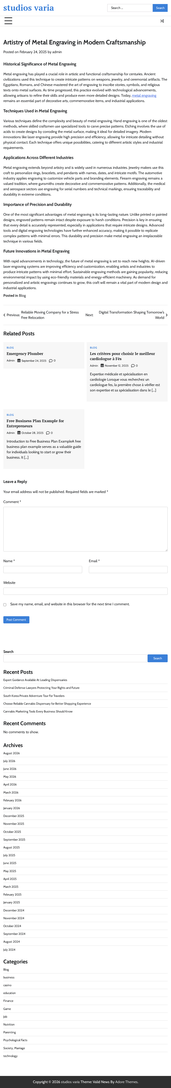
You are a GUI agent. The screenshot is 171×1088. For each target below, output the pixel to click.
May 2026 (9, 776)
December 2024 (13, 910)
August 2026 (11, 753)
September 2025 (14, 839)
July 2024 (9, 949)
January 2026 (11, 808)
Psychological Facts (15, 1040)
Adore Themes (126, 1082)
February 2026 (12, 800)
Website (9, 583)
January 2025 (11, 902)
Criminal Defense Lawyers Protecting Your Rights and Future (41, 687)
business (8, 977)
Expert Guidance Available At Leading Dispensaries (35, 680)
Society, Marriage (14, 1048)
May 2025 (9, 871)
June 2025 (9, 863)
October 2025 (12, 831)
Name (9, 561)
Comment (12, 502)
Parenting (9, 1032)
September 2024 (14, 934)
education (9, 993)
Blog (22, 295)
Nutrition (9, 1024)
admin (57, 52)
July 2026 (9, 761)
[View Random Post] (162, 21)
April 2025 (9, 879)
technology (10, 1056)
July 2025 (9, 855)
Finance (8, 1000)
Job (5, 1016)
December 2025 (13, 816)
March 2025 (10, 886)
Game (7, 1009)
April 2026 (10, 784)
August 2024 (11, 941)
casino (7, 985)
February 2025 (12, 894)
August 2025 (11, 847)
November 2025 (13, 823)
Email (94, 561)
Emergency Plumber (25, 353)
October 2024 (12, 926)
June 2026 (9, 769)
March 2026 (10, 792)
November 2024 (13, 918)
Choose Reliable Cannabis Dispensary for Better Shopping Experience (47, 703)
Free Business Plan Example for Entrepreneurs (35, 423)
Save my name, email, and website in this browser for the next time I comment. (70, 604)
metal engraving (144, 95)
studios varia (28, 7)
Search (8, 651)
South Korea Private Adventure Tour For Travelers (34, 695)
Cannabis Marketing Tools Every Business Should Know (38, 711)
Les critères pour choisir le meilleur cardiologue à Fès (122, 356)
